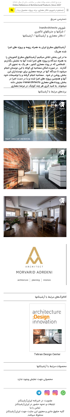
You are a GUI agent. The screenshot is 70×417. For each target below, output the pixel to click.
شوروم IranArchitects (52, 28)
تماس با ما (35, 408)
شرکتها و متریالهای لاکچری (48, 31)
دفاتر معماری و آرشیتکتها (49, 36)
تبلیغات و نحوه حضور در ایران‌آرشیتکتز (35, 404)
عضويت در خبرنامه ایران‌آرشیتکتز (35, 401)
